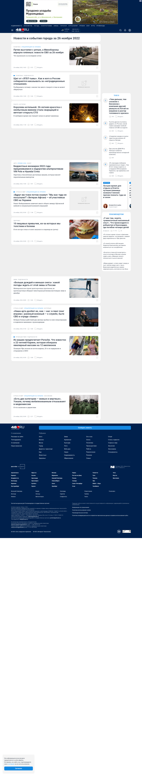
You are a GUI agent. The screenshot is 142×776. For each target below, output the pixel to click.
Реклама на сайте (17, 436)
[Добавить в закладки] (97, 67)
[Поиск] (120, 30)
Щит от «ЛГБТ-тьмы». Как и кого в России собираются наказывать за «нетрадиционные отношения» (39, 81)
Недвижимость (16, 25)
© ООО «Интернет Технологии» (42, 531)
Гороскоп (63, 25)
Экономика (112, 449)
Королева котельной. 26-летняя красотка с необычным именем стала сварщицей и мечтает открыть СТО (38, 110)
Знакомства (28, 25)
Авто (40, 436)
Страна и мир (112, 443)
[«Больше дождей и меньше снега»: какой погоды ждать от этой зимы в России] (83, 288)
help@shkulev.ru (24, 519)
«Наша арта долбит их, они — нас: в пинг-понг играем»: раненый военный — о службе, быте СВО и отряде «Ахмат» (39, 314)
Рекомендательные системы (80, 512)
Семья (88, 458)
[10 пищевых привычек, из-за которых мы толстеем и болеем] (83, 229)
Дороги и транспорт (46, 449)
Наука (66, 452)
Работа (88, 449)
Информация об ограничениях (80, 507)
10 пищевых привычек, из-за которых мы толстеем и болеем (37, 225)
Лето (66, 446)
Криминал (67, 440)
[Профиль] (129, 30)
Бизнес (41, 440)
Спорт (110, 436)
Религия (89, 455)
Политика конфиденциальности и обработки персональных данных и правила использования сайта (100, 515)
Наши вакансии (16, 446)
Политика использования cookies (81, 510)
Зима (66, 436)
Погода (36, 25)
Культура (67, 443)
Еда (40, 452)
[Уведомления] (125, 30)
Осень (88, 440)
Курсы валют (73, 25)
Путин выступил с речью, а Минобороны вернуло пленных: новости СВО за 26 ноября (38, 51)
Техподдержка (16, 440)
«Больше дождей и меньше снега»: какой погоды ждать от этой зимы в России (37, 283)
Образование (68, 458)
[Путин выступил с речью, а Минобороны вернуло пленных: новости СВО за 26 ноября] (83, 55)
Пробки (82, 25)
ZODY (88, 25)
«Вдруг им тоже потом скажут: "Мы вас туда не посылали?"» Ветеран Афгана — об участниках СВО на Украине (40, 197)
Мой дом (67, 449)
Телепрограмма (46, 25)
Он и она (89, 436)
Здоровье (42, 458)
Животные (42, 455)
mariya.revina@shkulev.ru (18, 527)
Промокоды (100, 25)
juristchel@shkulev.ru (55, 518)
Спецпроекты (112, 452)
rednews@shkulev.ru (33, 516)
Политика (89, 443)
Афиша (56, 25)
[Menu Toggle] (12, 30)
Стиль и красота (113, 440)
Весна (41, 443)
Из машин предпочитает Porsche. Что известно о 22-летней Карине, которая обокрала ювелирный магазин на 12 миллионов (40, 343)
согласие (11, 764)
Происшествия (91, 446)
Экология (111, 446)
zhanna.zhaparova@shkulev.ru (19, 524)
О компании (15, 443)
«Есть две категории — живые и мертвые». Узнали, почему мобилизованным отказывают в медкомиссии (40, 401)
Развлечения (90, 452)
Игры (93, 25)
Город (41, 446)
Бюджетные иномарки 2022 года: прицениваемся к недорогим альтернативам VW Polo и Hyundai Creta (38, 169)
